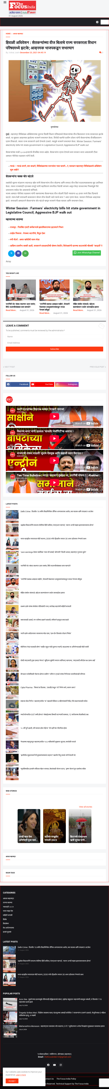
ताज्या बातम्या (7, 902)
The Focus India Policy (66, 1079)
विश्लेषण (6, 923)
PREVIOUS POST (97, 367)
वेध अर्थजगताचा (8, 928)
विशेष (5, 919)
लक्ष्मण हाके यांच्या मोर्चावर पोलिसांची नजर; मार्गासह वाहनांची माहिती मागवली (46, 606)
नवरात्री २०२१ (8, 907)
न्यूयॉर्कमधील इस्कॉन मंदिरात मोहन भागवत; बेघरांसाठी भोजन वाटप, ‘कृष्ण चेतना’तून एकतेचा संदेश (53, 769)
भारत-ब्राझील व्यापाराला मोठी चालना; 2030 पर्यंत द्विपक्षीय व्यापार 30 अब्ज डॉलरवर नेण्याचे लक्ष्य (53, 538)
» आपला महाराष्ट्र (17, 34)
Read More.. (11, 310)
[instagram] (60, 1065)
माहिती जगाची (7, 915)
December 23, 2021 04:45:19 (33, 52)
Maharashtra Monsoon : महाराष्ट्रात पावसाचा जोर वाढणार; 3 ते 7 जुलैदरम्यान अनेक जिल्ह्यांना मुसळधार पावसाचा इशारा (62, 1026)
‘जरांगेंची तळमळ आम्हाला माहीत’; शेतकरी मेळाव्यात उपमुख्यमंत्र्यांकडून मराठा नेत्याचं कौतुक (54, 307)
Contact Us (49, 1079)
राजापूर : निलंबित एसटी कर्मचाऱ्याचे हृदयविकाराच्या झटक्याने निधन (36, 227)
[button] (5, 2)
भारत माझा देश (8, 911)
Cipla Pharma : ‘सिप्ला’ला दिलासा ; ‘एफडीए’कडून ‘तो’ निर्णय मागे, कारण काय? (48, 687)
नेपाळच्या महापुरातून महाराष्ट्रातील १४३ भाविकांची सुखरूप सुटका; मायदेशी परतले (48, 742)
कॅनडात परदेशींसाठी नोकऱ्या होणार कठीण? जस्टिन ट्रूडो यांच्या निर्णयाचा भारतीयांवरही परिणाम (53, 674)
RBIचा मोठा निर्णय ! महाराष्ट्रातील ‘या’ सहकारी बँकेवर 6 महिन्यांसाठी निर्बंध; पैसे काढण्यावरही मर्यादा (54, 701)
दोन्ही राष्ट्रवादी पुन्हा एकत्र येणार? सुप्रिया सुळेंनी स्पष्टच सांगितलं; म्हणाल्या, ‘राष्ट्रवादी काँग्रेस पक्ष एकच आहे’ (58, 660)
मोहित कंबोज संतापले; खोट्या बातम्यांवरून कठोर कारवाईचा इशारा (43, 593)
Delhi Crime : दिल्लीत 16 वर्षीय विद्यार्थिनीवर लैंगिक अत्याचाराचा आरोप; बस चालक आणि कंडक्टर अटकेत (57, 511)
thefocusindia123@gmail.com (57, 1057)
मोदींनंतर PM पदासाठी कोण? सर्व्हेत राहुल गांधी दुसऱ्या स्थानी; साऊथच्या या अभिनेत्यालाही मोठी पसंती (55, 647)
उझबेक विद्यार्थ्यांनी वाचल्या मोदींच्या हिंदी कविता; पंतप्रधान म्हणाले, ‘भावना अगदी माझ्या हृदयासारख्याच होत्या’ (57, 525)
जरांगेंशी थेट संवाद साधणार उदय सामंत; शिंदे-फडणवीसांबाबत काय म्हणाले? (46, 566)
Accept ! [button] (12, 1081)
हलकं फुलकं (7, 932)
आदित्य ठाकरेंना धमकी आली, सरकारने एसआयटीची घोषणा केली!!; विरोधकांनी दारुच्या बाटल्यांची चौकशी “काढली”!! (56, 245)
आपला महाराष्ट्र (8, 898)
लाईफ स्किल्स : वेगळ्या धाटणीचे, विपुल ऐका (27, 233)
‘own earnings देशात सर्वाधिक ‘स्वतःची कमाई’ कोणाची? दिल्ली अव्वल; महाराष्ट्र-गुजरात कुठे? (53, 552)
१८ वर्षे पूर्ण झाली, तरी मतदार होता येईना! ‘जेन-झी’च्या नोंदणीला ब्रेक (44, 728)
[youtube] (54, 1065)
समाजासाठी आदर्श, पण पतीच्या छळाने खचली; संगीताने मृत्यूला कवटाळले (45, 620)
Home (8, 34)
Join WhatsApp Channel (88, 252)
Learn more (21, 1075)
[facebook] (48, 1065)
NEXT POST (10, 367)
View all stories (85, 807)
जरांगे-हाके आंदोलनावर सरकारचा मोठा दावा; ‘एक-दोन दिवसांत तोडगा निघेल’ (46, 633)
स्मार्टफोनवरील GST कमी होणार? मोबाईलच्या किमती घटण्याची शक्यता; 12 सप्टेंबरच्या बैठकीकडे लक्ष (55, 714)
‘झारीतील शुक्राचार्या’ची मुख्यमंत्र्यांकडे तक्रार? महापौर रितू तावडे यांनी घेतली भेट (48, 755)
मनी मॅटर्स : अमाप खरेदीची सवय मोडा (25, 239)
